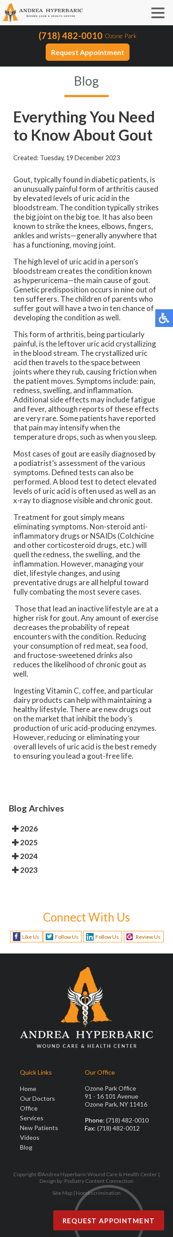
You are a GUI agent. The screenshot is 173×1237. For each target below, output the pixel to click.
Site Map (62, 1193)
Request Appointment (87, 52)
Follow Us (67, 937)
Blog (26, 1147)
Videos (29, 1137)
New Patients (39, 1127)
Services (31, 1118)
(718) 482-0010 (70, 35)
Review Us (148, 937)
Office (29, 1108)
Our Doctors (37, 1098)
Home (28, 1088)
